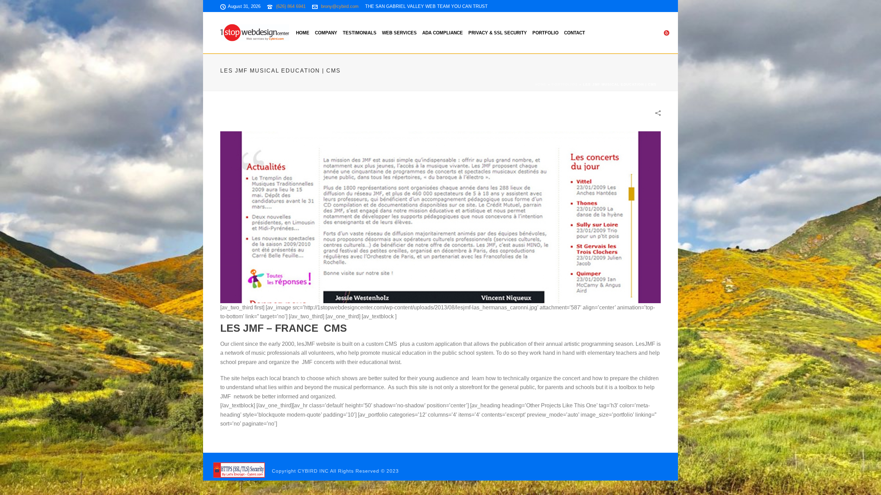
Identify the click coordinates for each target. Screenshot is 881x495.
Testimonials (359, 32)
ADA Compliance (442, 32)
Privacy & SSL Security (497, 32)
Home (302, 32)
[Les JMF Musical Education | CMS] (440, 217)
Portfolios (565, 84)
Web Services (399, 32)
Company (326, 32)
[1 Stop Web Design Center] (239, 469)
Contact (574, 32)
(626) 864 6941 (291, 6)
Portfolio (545, 32)
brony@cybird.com (340, 6)
